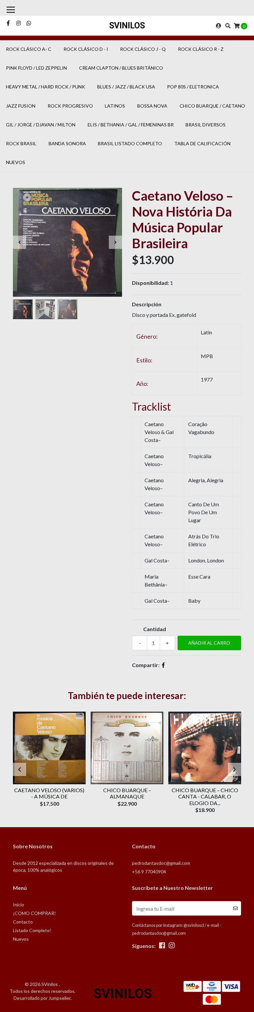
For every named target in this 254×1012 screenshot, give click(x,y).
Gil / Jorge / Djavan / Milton (40, 124)
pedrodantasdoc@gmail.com (161, 863)
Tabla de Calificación (202, 143)
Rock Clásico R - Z (201, 49)
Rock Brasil (21, 143)
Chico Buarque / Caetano (212, 106)
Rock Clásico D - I (86, 49)
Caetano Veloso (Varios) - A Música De (49, 793)
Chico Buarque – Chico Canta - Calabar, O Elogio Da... (205, 796)
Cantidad (154, 629)
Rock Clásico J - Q (143, 49)
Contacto (23, 922)
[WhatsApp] (28, 23)
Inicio (18, 904)
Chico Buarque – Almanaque (127, 793)
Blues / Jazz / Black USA (126, 86)
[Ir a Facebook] (8, 23)
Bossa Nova (152, 106)
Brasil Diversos (206, 124)
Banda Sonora (67, 143)
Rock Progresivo (70, 106)
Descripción (146, 304)
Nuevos (15, 162)
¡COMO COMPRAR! (34, 913)
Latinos (115, 106)
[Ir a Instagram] (18, 23)
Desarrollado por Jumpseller (42, 998)
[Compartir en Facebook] (163, 665)
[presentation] (19, 242)
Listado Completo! (32, 930)
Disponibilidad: (150, 283)
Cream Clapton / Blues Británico (121, 68)
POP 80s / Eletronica (193, 86)
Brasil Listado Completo (130, 143)
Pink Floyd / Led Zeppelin (36, 68)
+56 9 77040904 (149, 871)
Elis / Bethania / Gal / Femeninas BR (131, 124)
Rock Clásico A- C (28, 49)
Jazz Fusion (20, 106)
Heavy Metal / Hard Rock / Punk (45, 86)
